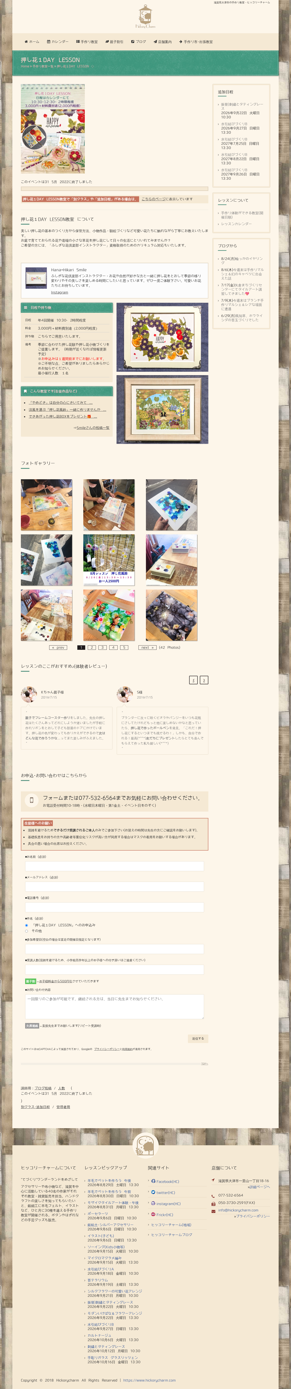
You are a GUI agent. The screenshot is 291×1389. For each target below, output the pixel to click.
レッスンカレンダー (236, 224)
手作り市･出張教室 (198, 42)
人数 (61, 1088)
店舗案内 (165, 42)
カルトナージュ (99, 1335)
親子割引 (117, 42)
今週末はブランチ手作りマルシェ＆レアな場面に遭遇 (242, 305)
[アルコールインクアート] (46, 529)
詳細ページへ (260, 1187)
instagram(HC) (169, 1204)
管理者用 (63, 1107)
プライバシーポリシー (107, 1049)
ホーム (34, 42)
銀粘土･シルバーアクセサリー (111, 1225)
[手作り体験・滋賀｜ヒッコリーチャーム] (145, 16)
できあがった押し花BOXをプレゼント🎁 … (63, 416)
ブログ (141, 42)
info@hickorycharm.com (238, 1210)
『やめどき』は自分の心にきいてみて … (61, 403)
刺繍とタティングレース (106, 1347)
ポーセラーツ (98, 1214)
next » (147, 647)
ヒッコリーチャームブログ (171, 1235)
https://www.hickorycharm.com (149, 1380)
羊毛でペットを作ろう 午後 (109, 1180)
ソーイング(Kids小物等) (106, 1247)
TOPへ (204, 1063)
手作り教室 (89, 42)
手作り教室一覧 (43, 66)
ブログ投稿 (43, 1088)
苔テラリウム (98, 1280)
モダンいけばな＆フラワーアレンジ (115, 1313)
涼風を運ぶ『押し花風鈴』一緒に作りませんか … (67, 410)
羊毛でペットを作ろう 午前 (109, 1192)
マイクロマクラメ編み (105, 1258)
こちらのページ (154, 199)
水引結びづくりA (101, 1269)
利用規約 (127, 1049)
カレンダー (60, 42)
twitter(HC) (166, 1193)
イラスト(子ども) (101, 1236)
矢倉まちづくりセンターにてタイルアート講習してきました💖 (241, 289)
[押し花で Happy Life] (108, 584)
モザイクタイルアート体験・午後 (113, 1203)
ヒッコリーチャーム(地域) (171, 1225)
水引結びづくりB (234, 124)
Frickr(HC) (165, 1215)
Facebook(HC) (168, 1182)
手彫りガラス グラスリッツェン (113, 1358)
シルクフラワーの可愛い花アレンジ (115, 1291)
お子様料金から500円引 (55, 981)
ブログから (227, 246)
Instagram (59, 292)
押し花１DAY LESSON (73, 66)
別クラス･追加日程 (35, 1107)
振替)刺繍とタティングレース (110, 1302)
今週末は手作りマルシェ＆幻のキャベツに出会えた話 (242, 274)
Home (25, 66)
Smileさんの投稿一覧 (93, 428)
